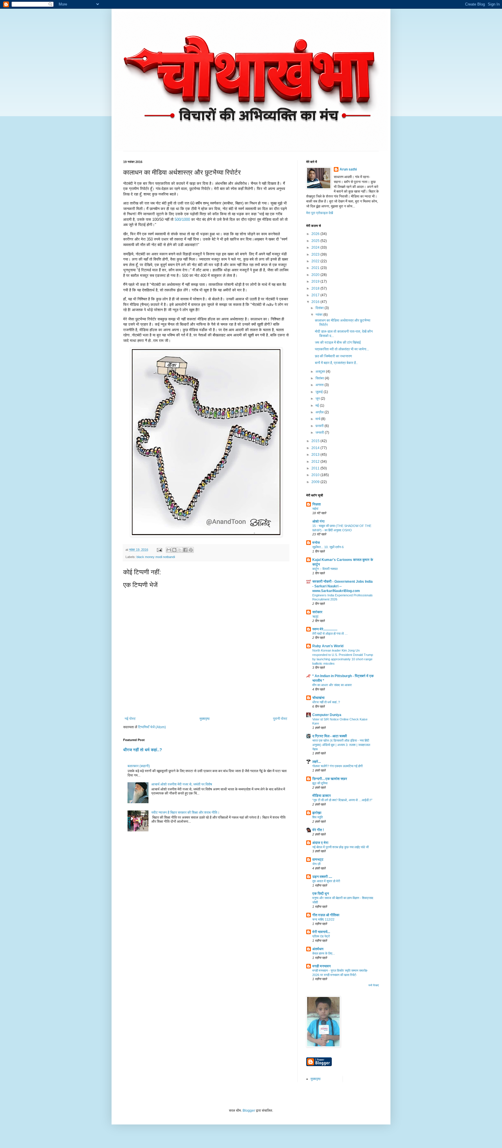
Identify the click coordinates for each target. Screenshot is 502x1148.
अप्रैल (319, 412)
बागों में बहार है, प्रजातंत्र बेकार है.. (336, 363)
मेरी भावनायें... (321, 932)
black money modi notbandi (156, 557)
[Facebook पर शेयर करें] (185, 550)
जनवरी (320, 432)
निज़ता (316, 504)
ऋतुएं (315, 616)
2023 (315, 254)
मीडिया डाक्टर (321, 796)
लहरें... (316, 762)
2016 (315, 302)
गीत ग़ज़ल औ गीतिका (325, 915)
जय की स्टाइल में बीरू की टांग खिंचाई (338, 342)
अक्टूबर (320, 371)
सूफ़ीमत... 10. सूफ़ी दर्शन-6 (328, 547)
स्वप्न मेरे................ (324, 629)
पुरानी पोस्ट (280, 719)
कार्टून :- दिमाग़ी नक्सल (325, 569)
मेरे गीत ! (318, 830)
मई (317, 405)
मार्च (318, 419)
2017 (315, 295)
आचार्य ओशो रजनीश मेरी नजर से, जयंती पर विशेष (181, 784)
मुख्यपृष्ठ (204, 719)
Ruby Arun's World (327, 646)
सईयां (315, 508)
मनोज (316, 543)
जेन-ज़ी (316, 864)
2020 (315, 275)
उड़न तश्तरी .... (322, 877)
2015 (315, 441)
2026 (315, 234)
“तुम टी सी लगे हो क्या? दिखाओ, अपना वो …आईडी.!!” (342, 800)
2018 (315, 288)
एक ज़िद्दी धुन (320, 894)
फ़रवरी (319, 426)
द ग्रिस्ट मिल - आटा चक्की (329, 736)
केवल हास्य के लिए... (323, 953)
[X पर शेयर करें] (180, 550)
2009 (315, 482)
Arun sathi (348, 169)
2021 (315, 268)
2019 (315, 281)
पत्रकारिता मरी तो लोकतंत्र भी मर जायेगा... (342, 349)
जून (318, 399)
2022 (315, 261)
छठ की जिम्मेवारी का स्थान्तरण (333, 356)
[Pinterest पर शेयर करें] (191, 550)
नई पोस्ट (130, 719)
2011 (315, 468)
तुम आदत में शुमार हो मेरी (326, 881)
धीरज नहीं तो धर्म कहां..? (142, 749)
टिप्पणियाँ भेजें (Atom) (152, 727)
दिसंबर (319, 308)
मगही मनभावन (321, 966)
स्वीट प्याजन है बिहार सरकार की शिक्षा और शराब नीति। (185, 812)
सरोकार (317, 612)
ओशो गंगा (318, 521)
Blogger (249, 1110)
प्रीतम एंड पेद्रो (321, 936)
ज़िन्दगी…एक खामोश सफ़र (329, 779)
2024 (315, 247)
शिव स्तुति (317, 817)
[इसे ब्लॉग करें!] (174, 550)
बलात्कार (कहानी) (139, 766)
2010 (315, 475)
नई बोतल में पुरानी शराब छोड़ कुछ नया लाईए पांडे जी (340, 847)
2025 (315, 241)
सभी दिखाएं (373, 985)
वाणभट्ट (317, 860)
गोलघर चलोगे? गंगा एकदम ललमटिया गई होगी (337, 766)
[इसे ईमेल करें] (169, 550)
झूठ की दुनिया (319, 783)
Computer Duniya (326, 715)
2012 (315, 462)
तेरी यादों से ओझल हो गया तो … (330, 633)
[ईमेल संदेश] (159, 549)
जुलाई (319, 392)
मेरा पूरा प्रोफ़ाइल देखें (319, 213)
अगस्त (319, 385)
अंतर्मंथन (317, 949)
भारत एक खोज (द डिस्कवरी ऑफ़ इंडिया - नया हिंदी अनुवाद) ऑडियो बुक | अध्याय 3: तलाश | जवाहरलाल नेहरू (341, 745)
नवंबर (319, 315)
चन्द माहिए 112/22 (323, 919)
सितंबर (320, 378)
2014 (315, 448)
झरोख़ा (316, 813)
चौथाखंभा (318, 698)
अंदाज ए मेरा (320, 843)
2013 (315, 455)
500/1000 (182, 219)
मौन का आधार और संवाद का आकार (332, 685)
